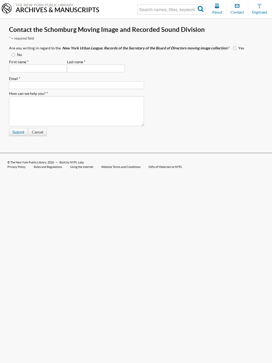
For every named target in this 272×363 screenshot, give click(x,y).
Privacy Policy (16, 166)
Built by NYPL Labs (72, 162)
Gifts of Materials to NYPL (165, 166)
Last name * (76, 62)
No (19, 55)
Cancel (37, 132)
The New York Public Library (28, 162)
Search (200, 10)
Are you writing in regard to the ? (119, 48)
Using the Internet (81, 166)
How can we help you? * (28, 93)
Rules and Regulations (48, 166)
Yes (241, 48)
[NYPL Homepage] (7, 9)
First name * (19, 62)
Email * (14, 79)
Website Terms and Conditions (121, 166)
